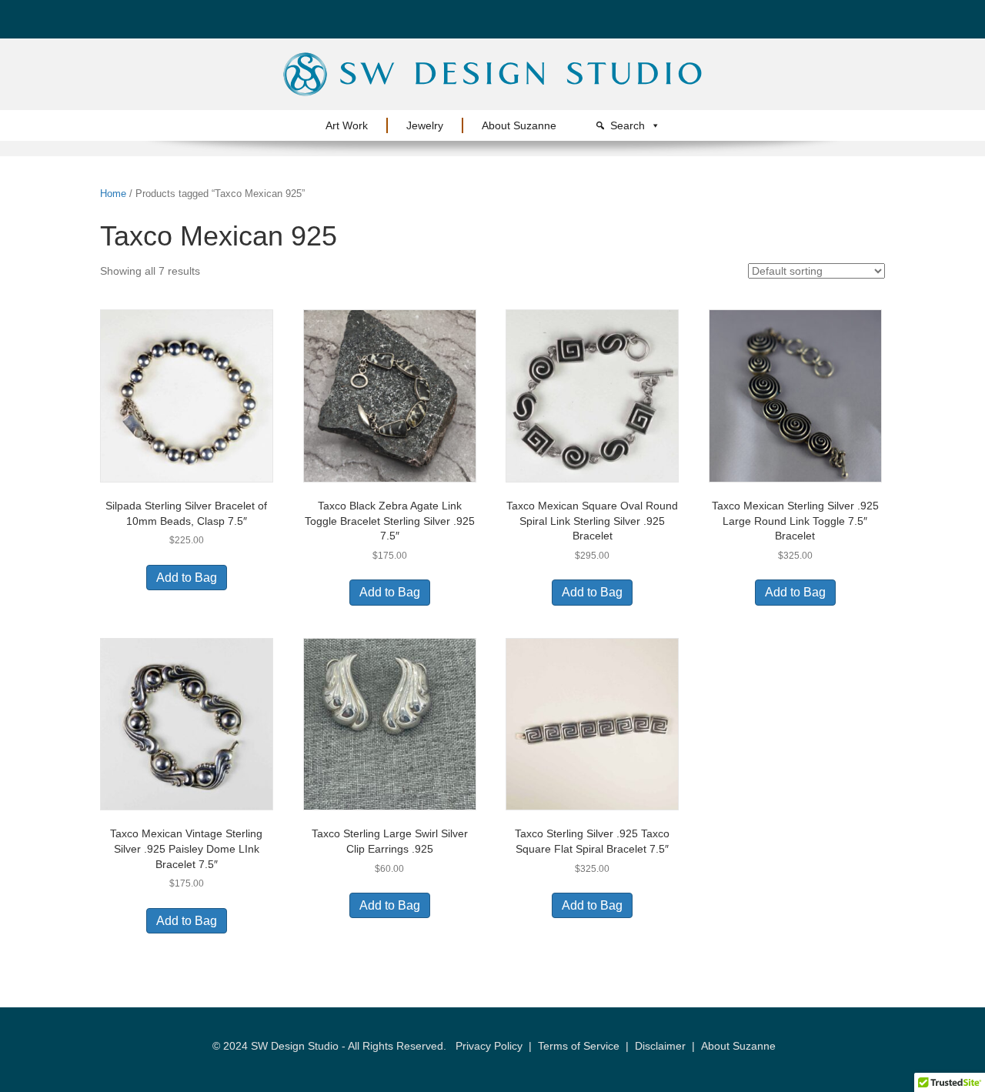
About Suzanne (519, 125)
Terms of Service (578, 1046)
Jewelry (424, 125)
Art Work (347, 125)
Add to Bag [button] (186, 577)
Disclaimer (660, 1046)
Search (627, 125)
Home (113, 193)
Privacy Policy (489, 1046)
